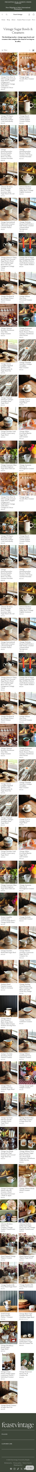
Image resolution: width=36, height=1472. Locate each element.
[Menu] (2, 14)
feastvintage (14, 1459)
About (13, 20)
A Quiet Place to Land (23, 20)
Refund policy (8, 1463)
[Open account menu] (29, 14)
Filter (5, 50)
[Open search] (6, 14)
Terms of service (27, 1463)
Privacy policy (17, 1463)
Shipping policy (18, 1465)
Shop (8, 20)
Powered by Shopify (24, 1459)
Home (3, 20)
